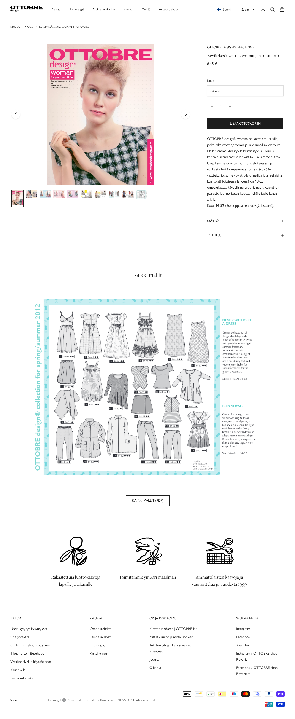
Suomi (245, 9)
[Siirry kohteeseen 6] (87, 195)
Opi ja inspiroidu (104, 9)
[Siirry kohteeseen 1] (17, 198)
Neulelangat (76, 9)
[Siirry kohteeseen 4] (59, 195)
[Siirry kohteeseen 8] (114, 195)
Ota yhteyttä (19, 637)
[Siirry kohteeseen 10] (142, 195)
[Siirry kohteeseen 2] (31, 195)
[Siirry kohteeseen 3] (45, 195)
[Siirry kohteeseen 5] (73, 195)
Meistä (146, 9)
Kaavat (55, 9)
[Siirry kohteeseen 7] (100, 195)
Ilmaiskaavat (98, 645)
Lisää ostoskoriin (245, 123)
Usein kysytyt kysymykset (29, 629)
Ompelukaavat (100, 637)
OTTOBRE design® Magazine (230, 47)
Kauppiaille (17, 670)
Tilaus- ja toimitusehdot (27, 653)
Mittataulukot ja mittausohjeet (171, 637)
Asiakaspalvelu (168, 9)
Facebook (243, 637)
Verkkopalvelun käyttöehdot (30, 661)
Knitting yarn (99, 653)
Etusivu (15, 26)
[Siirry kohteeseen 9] (128, 195)
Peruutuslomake (21, 678)
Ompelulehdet (100, 629)
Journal (128, 9)
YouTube (242, 645)
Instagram (243, 629)
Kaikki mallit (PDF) (147, 500)
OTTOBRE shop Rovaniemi (30, 645)
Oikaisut (155, 667)
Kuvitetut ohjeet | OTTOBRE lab (173, 629)
